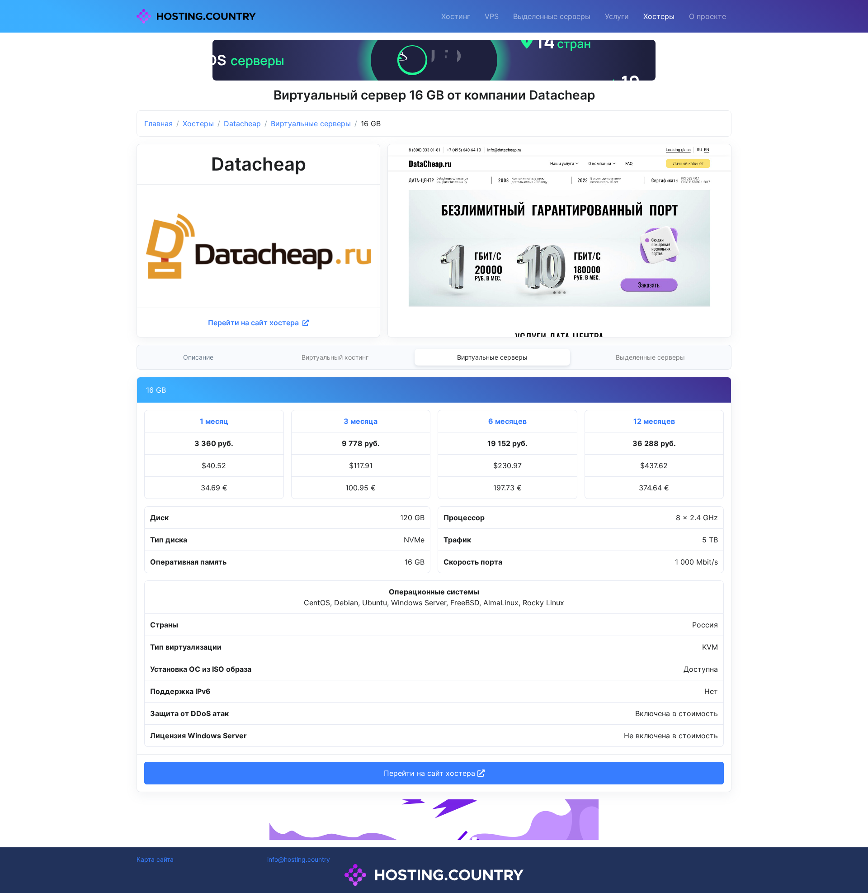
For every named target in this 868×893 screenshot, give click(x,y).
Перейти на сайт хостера (254, 322)
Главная (158, 123)
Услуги (617, 16)
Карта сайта (155, 859)
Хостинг (455, 16)
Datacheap (242, 123)
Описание (198, 357)
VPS (492, 16)
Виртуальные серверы (311, 123)
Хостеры (659, 16)
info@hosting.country (298, 859)
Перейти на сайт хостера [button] (430, 773)
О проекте (707, 16)
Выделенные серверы (551, 16)
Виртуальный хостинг (335, 357)
